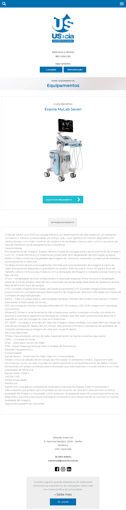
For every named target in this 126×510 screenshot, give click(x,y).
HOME (54, 81)
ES (69, 56)
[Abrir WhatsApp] (118, 502)
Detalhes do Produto (62, 222)
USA (63, 56)
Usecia (63, 28)
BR (57, 56)
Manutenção (74, 69)
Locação (51, 69)
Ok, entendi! (63, 502)
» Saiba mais (63, 494)
